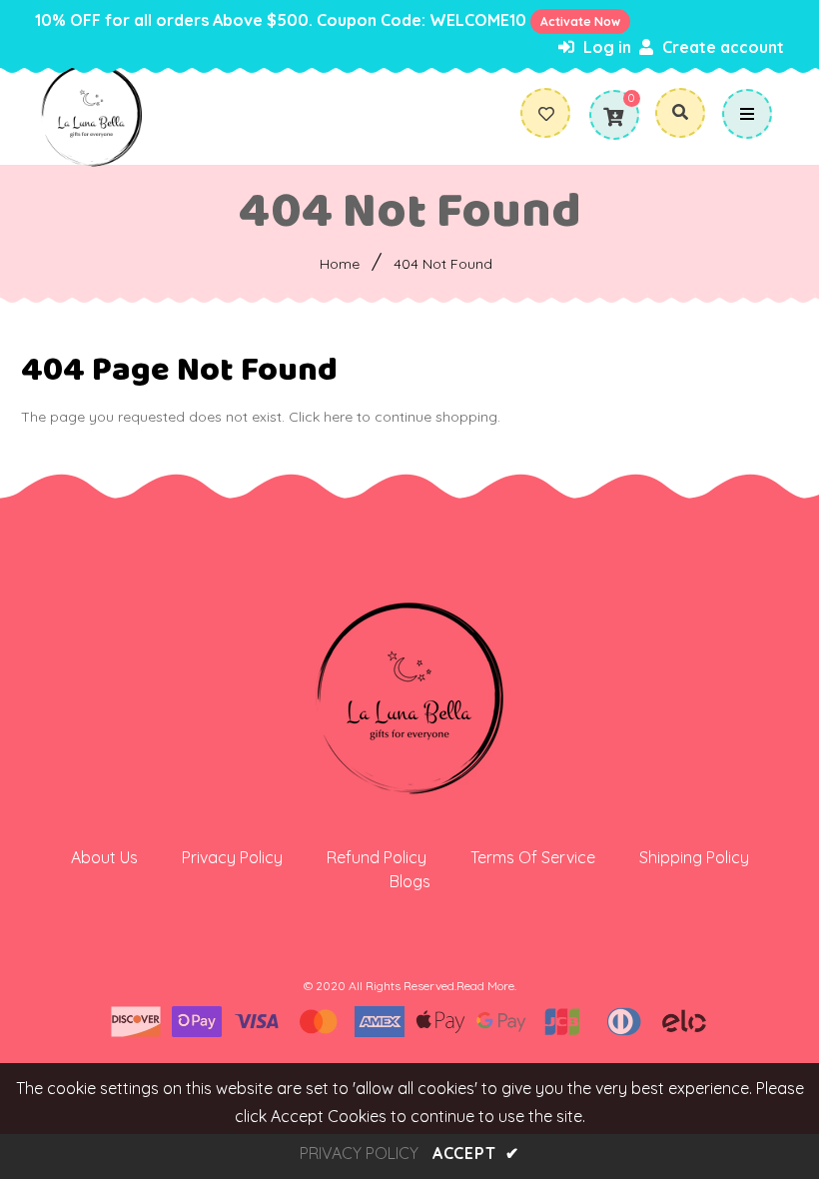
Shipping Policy (694, 857)
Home (340, 264)
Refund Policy (376, 857)
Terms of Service (532, 857)
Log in (605, 47)
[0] (613, 117)
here (338, 417)
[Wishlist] (553, 114)
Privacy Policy (232, 857)
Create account (721, 47)
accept (475, 1153)
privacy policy (359, 1153)
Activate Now (580, 21)
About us (104, 857)
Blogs (410, 881)
